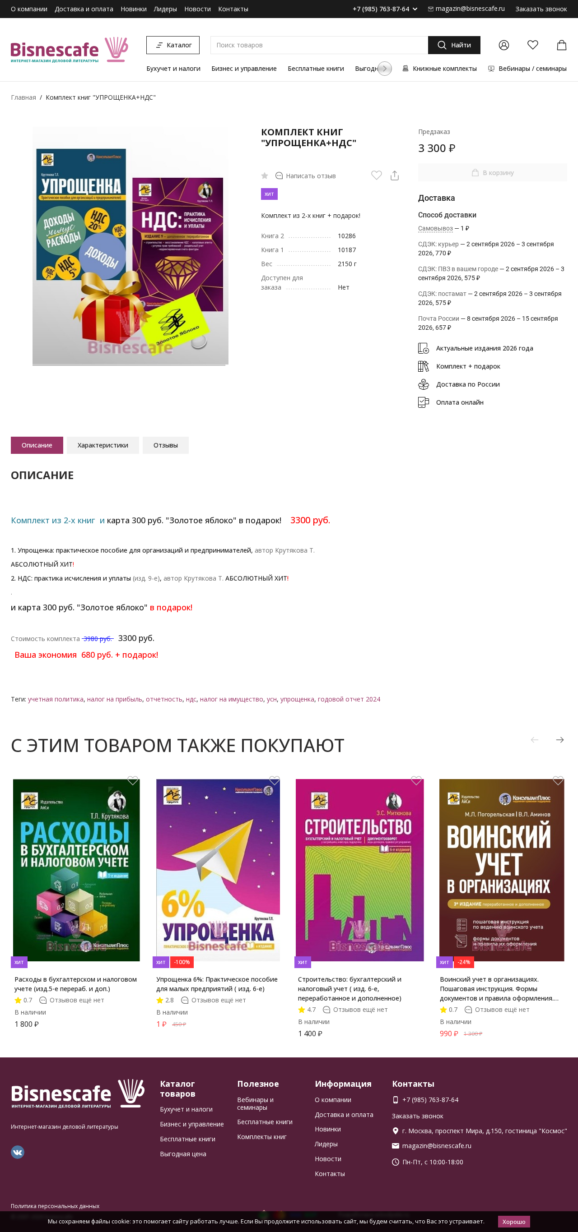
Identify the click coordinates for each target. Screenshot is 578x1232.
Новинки (134, 9)
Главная (23, 97)
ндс (191, 699)
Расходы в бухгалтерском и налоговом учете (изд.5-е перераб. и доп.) (75, 984)
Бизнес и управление (244, 68)
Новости (197, 9)
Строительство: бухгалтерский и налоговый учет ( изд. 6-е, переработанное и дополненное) (349, 988)
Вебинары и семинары (255, 1103)
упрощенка (297, 699)
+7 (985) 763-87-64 (381, 9)
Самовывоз (435, 228)
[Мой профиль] (504, 45)
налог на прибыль (114, 699)
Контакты (233, 9)
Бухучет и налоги (173, 68)
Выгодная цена (183, 1153)
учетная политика (56, 699)
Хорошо (514, 1222)
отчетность (164, 699)
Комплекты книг (262, 1136)
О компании (29, 9)
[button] (385, 68)
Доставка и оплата (84, 9)
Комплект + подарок (468, 366)
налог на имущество (231, 699)
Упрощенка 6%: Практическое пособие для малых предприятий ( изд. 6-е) (217, 984)
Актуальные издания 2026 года (484, 348)
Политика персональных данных (55, 1206)
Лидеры (165, 9)
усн (272, 699)
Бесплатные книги (316, 68)
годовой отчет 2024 (349, 699)
